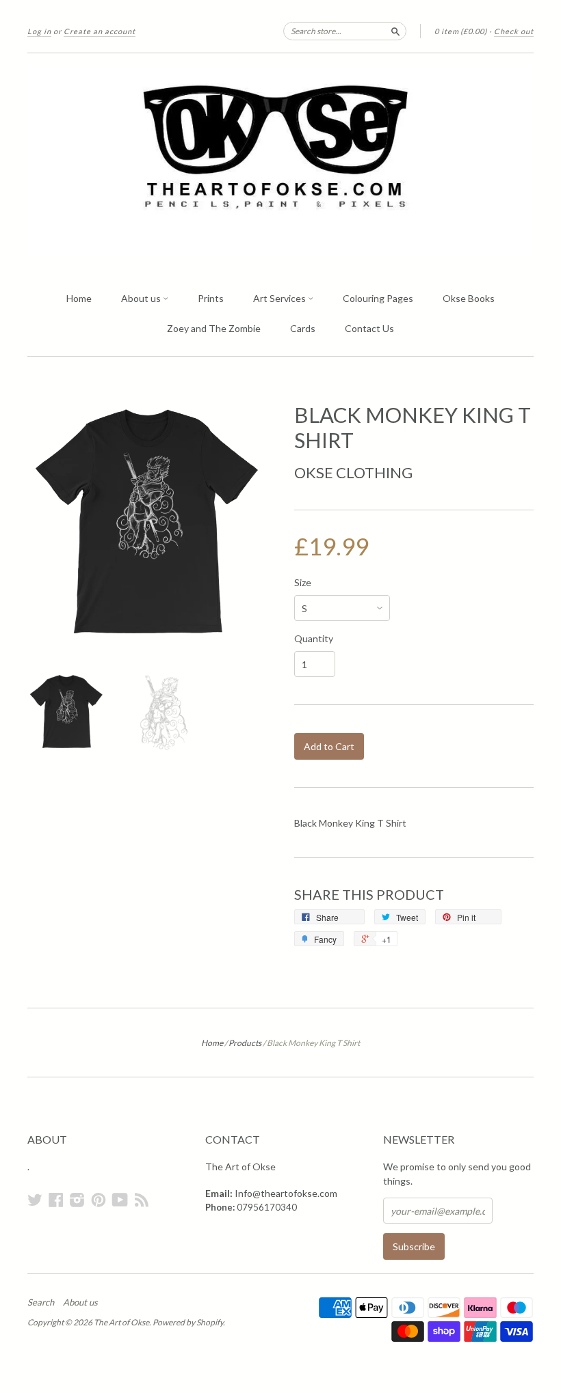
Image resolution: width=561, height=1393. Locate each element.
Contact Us (369, 328)
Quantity (313, 639)
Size (302, 583)
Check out (514, 31)
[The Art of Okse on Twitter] (34, 1199)
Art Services (280, 298)
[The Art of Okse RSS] (141, 1199)
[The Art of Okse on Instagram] (77, 1199)
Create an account (99, 31)
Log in (39, 31)
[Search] (395, 31)
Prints (211, 298)
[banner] (280, 162)
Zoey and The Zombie (214, 328)
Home (79, 298)
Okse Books (469, 298)
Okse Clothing (353, 472)
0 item (460, 31)
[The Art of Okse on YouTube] (120, 1199)
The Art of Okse (121, 1322)
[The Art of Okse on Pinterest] (98, 1199)
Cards (302, 328)
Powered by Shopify (188, 1322)
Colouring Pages (378, 298)
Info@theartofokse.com (286, 1193)
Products (245, 1043)
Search (40, 1302)
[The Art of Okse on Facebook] (56, 1199)
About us (142, 298)
